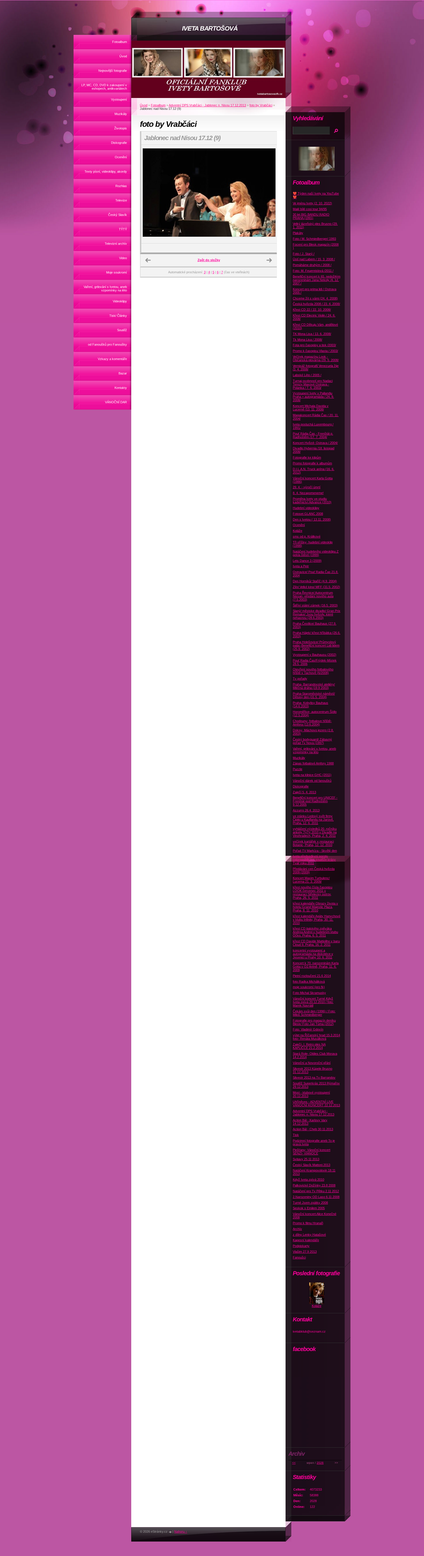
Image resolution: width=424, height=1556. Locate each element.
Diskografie (119, 142)
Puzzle (297, 769)
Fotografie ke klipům (307, 457)
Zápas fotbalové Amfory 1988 (313, 763)
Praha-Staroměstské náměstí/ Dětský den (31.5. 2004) (314, 695)
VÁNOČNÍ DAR (116, 402)
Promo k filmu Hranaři (308, 1223)
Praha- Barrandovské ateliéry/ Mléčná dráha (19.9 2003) (314, 686)
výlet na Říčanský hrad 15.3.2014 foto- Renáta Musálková (316, 1036)
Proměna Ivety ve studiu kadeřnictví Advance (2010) (312, 500)
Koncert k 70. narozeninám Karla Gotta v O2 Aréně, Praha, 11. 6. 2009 (316, 966)
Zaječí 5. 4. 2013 (304, 792)
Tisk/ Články (118, 315)
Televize (121, 200)
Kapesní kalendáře (306, 1240)
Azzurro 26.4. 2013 (306, 810)
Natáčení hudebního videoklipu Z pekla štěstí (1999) (316, 553)
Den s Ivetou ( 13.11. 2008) (312, 519)
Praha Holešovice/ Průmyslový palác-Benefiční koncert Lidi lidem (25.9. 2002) (316, 645)
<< (294, 1462)
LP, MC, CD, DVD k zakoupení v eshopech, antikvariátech (104, 86)
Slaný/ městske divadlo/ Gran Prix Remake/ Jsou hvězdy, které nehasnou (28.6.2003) (316, 614)
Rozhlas (121, 186)
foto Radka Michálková (309, 981)
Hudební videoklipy (306, 508)
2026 (320, 1462)
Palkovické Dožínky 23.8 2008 (314, 1185)
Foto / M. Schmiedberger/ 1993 (314, 238)
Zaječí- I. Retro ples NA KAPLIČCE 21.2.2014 (309, 1046)
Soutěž (122, 330)
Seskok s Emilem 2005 (309, 1208)
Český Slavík (117, 214)
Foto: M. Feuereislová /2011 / (313, 270)
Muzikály (121, 114)
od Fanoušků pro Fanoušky (107, 344)
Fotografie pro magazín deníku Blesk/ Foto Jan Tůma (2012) (314, 1022)
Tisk (296, 1135)
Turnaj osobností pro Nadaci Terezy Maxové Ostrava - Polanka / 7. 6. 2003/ (313, 384)
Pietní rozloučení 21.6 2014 (312, 975)
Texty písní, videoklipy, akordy (106, 171)
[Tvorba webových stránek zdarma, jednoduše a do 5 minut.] (170, 1532)
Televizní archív (116, 243)
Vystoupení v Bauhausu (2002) (314, 654)
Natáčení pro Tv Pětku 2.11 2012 (316, 1191)
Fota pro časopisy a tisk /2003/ (314, 345)
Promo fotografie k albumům (312, 463)
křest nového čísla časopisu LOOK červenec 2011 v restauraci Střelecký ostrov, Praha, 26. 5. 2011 (312, 892)
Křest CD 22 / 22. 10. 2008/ (312, 309)
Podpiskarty (301, 1246)
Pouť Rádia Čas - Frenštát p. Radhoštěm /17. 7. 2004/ (313, 435)
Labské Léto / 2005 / (307, 375)
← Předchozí (148, 260)
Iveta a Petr (301, 566)
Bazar (123, 373)
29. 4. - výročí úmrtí (306, 487)
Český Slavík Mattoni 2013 (311, 1165)
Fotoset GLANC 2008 (308, 513)
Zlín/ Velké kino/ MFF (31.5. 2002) (316, 587)
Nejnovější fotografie (112, 70)
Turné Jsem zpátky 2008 (310, 1202)
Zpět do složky (209, 260)
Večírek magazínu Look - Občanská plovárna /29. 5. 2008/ (316, 358)
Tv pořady (300, 678)
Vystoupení (119, 99)
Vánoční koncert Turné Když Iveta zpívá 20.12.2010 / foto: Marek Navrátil (313, 1002)
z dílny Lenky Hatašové (309, 1234)
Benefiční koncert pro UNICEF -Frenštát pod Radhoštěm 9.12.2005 (315, 801)
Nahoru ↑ (180, 1531)
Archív (297, 1229)
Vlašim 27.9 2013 (305, 1251)
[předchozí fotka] (150, 194)
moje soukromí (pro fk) (309, 987)
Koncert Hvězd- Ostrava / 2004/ (315, 442)
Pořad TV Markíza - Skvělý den (315, 850)
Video (123, 258)
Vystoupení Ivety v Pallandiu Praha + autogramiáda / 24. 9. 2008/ (313, 396)
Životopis (120, 128)
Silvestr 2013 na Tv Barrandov (314, 1077)
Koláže (297, 530)
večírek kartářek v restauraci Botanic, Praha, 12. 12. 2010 (313, 843)
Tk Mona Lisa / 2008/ (307, 339)
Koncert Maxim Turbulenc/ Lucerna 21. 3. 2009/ (311, 879)
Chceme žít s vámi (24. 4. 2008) (315, 298)
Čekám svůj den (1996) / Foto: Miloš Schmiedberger (314, 1012)
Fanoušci (299, 1257)
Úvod (123, 56)
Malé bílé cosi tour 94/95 (310, 209)
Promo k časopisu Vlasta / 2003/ (315, 351)
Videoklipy (120, 301)
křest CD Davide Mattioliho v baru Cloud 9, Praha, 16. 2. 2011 (316, 942)
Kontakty (121, 387)
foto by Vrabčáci (260, 105)
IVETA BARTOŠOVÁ (210, 28)
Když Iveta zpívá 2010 (308, 1179)
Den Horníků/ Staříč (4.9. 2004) (315, 581)
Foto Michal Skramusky (309, 992)
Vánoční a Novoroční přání (312, 1063)
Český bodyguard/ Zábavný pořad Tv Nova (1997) (312, 741)
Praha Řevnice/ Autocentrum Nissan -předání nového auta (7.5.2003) (313, 596)
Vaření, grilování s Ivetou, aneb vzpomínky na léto (105, 288)
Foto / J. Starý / (303, 253)
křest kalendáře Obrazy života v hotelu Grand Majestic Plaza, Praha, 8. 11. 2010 (315, 907)
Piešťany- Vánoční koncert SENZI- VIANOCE (311, 1151)
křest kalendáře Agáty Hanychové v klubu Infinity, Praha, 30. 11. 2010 (316, 919)
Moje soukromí (116, 272)
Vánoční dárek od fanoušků (312, 780)
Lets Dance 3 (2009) (307, 560)
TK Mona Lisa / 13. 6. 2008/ (312, 334)
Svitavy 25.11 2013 (306, 1159)
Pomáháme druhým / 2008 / (312, 265)
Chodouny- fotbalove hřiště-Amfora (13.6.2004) (312, 722)
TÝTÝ (123, 229)
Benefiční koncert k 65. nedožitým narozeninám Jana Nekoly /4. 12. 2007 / (316, 280)
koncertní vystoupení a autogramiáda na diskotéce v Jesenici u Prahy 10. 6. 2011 (313, 954)
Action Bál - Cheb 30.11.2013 (313, 1129)
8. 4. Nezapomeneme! (308, 493)
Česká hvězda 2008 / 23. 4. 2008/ (316, 304)
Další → (269, 260)
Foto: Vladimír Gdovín (308, 1029)
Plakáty (298, 233)
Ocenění (121, 157)
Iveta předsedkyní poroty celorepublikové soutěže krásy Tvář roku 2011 (314, 859)
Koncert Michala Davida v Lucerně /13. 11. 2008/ (311, 407)
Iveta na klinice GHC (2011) (312, 775)
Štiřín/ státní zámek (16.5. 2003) (315, 605)
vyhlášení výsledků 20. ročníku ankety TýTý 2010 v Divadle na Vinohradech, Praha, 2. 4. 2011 (315, 832)
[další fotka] (267, 194)
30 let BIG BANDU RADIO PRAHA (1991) (311, 216)
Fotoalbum (119, 42)
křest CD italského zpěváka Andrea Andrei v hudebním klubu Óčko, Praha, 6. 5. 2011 (315, 932)
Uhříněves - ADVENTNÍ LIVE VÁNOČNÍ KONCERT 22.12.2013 (316, 1103)
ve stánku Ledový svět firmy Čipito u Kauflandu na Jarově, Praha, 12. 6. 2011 (313, 819)
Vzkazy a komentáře (112, 359)
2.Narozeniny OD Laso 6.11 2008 (316, 1197)
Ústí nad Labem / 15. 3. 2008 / (314, 259)
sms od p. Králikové (306, 536)
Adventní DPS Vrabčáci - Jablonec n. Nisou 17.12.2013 (207, 105)
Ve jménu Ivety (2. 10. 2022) (312, 203)
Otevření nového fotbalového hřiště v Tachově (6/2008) (313, 671)
